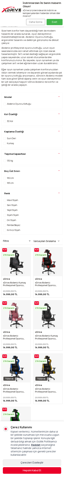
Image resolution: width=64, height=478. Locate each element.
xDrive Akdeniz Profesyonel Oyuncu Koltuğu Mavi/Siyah (13, 390)
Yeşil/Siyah (12, 210)
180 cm (10, 178)
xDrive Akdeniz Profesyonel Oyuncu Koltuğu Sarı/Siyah (45, 390)
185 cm (10, 182)
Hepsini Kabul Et (32, 470)
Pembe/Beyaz (13, 225)
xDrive (6, 279)
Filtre (6, 241)
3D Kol (10, 121)
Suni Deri (11, 138)
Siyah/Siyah (13, 215)
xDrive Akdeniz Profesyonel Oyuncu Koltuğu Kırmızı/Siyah (46, 284)
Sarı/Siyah (12, 205)
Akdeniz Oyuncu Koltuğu (19, 103)
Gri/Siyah (11, 220)
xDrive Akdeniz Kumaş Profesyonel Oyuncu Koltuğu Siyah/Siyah (46, 337)
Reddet (36, 444)
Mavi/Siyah (12, 200)
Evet (54, 22)
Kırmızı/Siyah (13, 230)
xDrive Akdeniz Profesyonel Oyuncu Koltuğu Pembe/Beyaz (14, 337)
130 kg (10, 160)
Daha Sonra (35, 22)
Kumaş (10, 143)
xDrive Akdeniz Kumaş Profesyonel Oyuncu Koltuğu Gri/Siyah (14, 284)
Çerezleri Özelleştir (32, 462)
